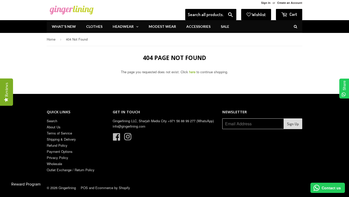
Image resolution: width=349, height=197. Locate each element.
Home (51, 39)
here (192, 71)
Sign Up (293, 123)
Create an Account (289, 3)
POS (84, 187)
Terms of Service (59, 133)
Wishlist (258, 14)
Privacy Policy (57, 157)
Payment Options (60, 151)
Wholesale (54, 163)
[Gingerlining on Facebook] (116, 138)
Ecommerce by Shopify (112, 187)
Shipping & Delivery (61, 139)
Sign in (266, 3)
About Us (54, 127)
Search (52, 120)
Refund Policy (57, 145)
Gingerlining (67, 187)
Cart (293, 14)
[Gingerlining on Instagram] (128, 138)
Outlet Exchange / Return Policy (71, 169)
